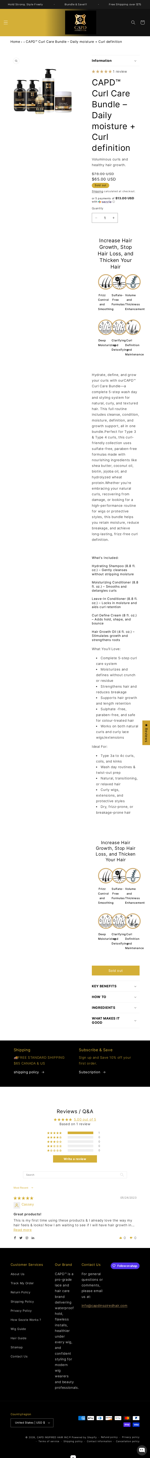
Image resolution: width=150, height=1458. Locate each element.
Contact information (99, 1441)
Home (15, 42)
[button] (5, 22)
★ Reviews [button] (146, 732)
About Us (18, 1274)
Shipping (97, 191)
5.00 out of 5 (85, 1119)
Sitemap (17, 1347)
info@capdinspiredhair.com (105, 1306)
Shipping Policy (22, 1301)
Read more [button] (23, 1230)
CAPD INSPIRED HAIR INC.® (54, 1437)
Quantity (97, 208)
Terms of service (48, 1441)
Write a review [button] (75, 1159)
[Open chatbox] (142, 1450)
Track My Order (22, 1283)
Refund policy (109, 1437)
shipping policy (26, 1072)
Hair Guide (19, 1338)
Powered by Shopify (84, 1437)
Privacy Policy (21, 1310)
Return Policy (21, 1292)
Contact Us (19, 1356)
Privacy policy (130, 1437)
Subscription (89, 1072)
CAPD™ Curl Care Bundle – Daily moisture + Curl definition (74, 42)
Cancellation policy (127, 1441)
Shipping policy (72, 1441)
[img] (24, 1198)
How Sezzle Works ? (26, 1320)
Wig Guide (18, 1329)
